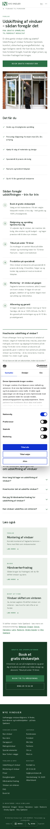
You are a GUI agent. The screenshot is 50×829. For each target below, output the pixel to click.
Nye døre (6, 738)
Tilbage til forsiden (15, 9)
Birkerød (22, 626)
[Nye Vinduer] (12, 4)
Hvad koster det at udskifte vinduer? (20, 489)
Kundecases (31, 734)
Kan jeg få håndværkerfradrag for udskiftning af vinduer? (19, 499)
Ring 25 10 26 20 (25, 686)
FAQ (4, 789)
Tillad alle (25, 447)
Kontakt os (30, 765)
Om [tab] (40, 373)
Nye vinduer (7, 734)
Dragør (30, 626)
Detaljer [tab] (25, 373)
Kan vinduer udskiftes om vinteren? (20, 509)
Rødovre (20, 630)
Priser (5, 773)
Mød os (29, 754)
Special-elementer (10, 750)
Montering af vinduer (11, 769)
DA (41, 4)
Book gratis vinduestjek (25, 64)
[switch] (43, 422)
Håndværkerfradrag (11, 781)
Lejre (14, 630)
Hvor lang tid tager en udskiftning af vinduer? (20, 479)
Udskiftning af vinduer (11, 765)
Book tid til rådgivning (25, 678)
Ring (33, 824)
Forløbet (29, 738)
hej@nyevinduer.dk (33, 773)
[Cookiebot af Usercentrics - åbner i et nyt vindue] (36, 366)
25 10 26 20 (30, 769)
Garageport (7, 742)
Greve (36, 626)
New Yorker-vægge (10, 754)
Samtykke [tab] (9, 373)
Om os (28, 750)
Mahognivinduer (9, 746)
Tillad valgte (25, 454)
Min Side (29, 742)
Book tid (6, 793)
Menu (20, 824)
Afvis (25, 461)
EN (46, 4)
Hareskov (7, 630)
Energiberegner (9, 777)
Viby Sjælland (21, 810)
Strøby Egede (31, 630)
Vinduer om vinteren (11, 785)
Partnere (29, 746)
